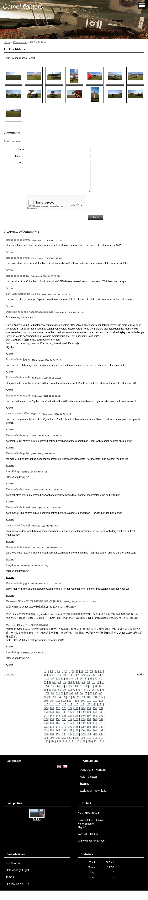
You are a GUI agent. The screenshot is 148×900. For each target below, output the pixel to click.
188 (76, 730)
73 (78, 689)
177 (70, 726)
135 (58, 712)
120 (88, 704)
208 (77, 737)
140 (89, 712)
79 (47, 693)
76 (93, 689)
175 (58, 726)
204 (52, 737)
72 (74, 689)
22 (74, 675)
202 (101, 734)
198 (76, 734)
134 (52, 712)
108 (77, 700)
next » (140, 674)
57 (62, 686)
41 (45, 682)
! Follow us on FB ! (17, 884)
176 (64, 726)
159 (83, 719)
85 (76, 693)
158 (76, 719)
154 (52, 719)
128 (76, 708)
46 (69, 682)
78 (103, 689)
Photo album (20, 42)
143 (46, 715)
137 (70, 712)
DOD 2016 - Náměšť (93, 769)
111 (95, 700)
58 (67, 686)
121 (94, 704)
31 (57, 678)
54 (47, 686)
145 (58, 715)
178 (76, 726)
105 (58, 700)
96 (69, 697)
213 (46, 741)
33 (67, 678)
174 (52, 726)
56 (57, 686)
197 (70, 734)
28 (103, 675)
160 (89, 719)
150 (89, 715)
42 (50, 682)
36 (81, 678)
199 (83, 734)
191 (95, 730)
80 (52, 693)
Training (84, 783)
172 (101, 723)
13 (91, 671)
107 (71, 700)
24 (83, 675)
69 (59, 689)
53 (103, 682)
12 (86, 671)
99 (83, 697)
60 (76, 686)
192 (101, 730)
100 (89, 697)
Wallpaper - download (93, 790)
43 (54, 682)
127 (70, 708)
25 (88, 675)
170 (89, 723)
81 (57, 693)
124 (52, 708)
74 (83, 689)
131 (95, 708)
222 (102, 741)
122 (100, 704)
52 (98, 682)
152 (101, 715)
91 (45, 697)
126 (64, 708)
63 (91, 686)
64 (95, 686)
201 (95, 734)
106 (64, 700)
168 (76, 723)
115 (58, 704)
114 (52, 704)
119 (82, 704)
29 (47, 678)
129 (83, 708)
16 (45, 675)
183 (46, 730)
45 (64, 682)
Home (7, 42)
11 (82, 671)
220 (89, 741)
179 (83, 726)
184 (52, 730)
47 (74, 682)
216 (65, 741)
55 (52, 686)
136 (64, 712)
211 (95, 737)
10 (77, 671)
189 (83, 730)
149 (83, 715)
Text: (22, 163)
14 (96, 671)
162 (101, 719)
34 (71, 678)
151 (95, 715)
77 (98, 689)
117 (70, 704)
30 (52, 678)
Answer (10, 252)
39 (95, 678)
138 (76, 712)
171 (95, 723)
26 (93, 675)
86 (81, 693)
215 (59, 741)
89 (95, 693)
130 (89, 708)
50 (88, 682)
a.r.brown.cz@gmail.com (91, 840)
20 (64, 675)
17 (50, 675)
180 (89, 726)
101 (95, 697)
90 (100, 693)
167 (70, 723)
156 (64, 719)
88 (91, 693)
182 (101, 726)
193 (46, 734)
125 (58, 708)
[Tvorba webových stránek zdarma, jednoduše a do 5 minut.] (85, 896)
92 (49, 697)
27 (98, 675)
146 (64, 715)
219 (83, 741)
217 (71, 741)
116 (64, 704)
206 (64, 737)
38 (91, 678)
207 (70, 737)
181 (95, 726)
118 (76, 704)
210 (89, 737)
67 (50, 689)
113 (46, 704)
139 (83, 712)
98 (78, 697)
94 (59, 697)
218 (77, 741)
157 (70, 719)
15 (101, 671)
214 (52, 741)
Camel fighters (23, 6)
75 (88, 689)
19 (59, 675)
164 (52, 723)
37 (86, 678)
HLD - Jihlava (88, 776)
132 (101, 708)
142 (101, 712)
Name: (21, 149)
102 (101, 697)
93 (54, 697)
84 (71, 693)
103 (46, 700)
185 (58, 730)
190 (89, 730)
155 (58, 719)
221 (96, 741)
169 (83, 723)
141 (95, 712)
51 (93, 682)
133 (46, 712)
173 (46, 726)
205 (58, 737)
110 (89, 700)
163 (46, 723)
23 (78, 675)
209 (83, 737)
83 (67, 693)
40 (100, 678)
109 (83, 700)
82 (62, 693)
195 (58, 734)
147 (70, 715)
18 (54, 675)
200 (89, 734)
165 (58, 723)
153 (46, 719)
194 (52, 734)
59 (71, 686)
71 (69, 689)
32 (62, 678)
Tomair (10, 877)
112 (101, 700)
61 (81, 686)
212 (101, 737)
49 (83, 682)
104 (52, 700)
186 (64, 730)
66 (45, 689)
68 (54, 689)
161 (95, 719)
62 (86, 686)
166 (64, 723)
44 (59, 682)
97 (73, 697)
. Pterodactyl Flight (17, 870)
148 (76, 715)
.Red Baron (13, 863)
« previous (9, 674)
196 (64, 734)
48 (78, 682)
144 (52, 715)
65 (100, 686)
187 (70, 730)
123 (46, 708)
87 (86, 693)
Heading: (20, 156)
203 (46, 737)
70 (64, 689)
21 (69, 675)
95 (64, 697)
